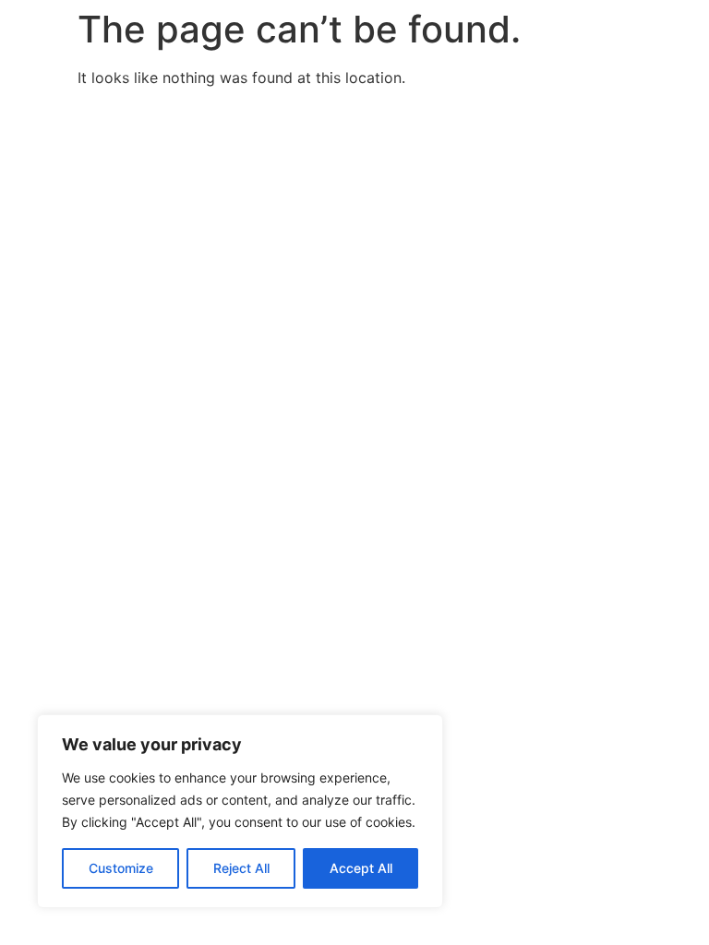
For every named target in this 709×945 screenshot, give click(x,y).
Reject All (241, 868)
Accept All (361, 868)
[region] (240, 811)
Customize (121, 868)
